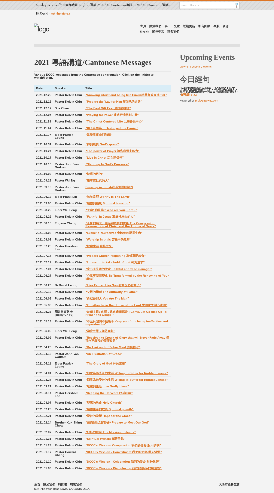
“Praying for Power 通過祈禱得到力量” (112, 115)
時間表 (62, 484)
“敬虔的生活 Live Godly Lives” (107, 386)
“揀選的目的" (94, 174)
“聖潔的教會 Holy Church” (103, 402)
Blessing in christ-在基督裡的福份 (109, 187)
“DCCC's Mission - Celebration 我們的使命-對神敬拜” (122, 461)
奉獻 (216, 26)
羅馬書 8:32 (189, 94)
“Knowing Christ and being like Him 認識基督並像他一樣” (126, 95)
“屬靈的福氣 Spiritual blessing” (107, 203)
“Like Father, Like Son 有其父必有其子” (113, 285)
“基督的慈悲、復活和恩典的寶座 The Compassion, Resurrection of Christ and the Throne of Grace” (120, 224)
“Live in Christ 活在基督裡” (104, 157)
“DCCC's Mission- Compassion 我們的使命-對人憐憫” (123, 445)
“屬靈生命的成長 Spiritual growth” (109, 409)
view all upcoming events (195, 66)
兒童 (177, 26)
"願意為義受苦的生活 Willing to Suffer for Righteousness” (126, 373)
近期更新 (189, 26)
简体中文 (158, 31)
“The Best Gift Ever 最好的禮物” (108, 108)
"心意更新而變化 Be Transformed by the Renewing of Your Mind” (127, 277)
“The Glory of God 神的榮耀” (106, 363)
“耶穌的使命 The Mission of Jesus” (110, 432)
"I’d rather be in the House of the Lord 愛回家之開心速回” (126, 305)
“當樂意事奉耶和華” (98, 134)
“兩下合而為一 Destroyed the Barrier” (111, 128)
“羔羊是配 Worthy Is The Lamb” (108, 196)
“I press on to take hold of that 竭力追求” (115, 262)
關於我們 (155, 26)
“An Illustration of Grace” (103, 354)
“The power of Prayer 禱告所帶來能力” (112, 151)
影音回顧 (204, 26)
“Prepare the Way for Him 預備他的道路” (113, 101)
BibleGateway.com (206, 100)
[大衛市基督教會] (41, 29)
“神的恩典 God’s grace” (102, 144)
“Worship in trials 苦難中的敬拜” (108, 239)
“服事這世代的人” (97, 180)
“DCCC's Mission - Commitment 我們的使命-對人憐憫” (123, 452)
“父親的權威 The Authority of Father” (111, 292)
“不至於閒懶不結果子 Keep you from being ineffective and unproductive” (126, 323)
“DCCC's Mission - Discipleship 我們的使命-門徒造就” (123, 468)
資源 (226, 26)
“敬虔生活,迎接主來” (99, 246)
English (144, 31)
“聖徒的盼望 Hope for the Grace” (108, 416)
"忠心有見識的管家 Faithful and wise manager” (118, 269)
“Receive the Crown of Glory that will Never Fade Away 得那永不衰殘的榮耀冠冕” (127, 339)
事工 (168, 26)
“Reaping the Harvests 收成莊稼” (109, 393)
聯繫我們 (173, 31)
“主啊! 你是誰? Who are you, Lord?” (111, 210)
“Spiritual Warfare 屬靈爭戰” (105, 438)
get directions (60, 13)
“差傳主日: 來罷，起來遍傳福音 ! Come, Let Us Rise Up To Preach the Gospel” (126, 313)
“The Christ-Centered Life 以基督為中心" (114, 121)
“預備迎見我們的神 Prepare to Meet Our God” (117, 422)
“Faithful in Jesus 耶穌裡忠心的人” (110, 216)
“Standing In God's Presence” (107, 164)
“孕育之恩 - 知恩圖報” (100, 331)
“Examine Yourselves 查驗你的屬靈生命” (114, 233)
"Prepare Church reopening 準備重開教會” (115, 255)
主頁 (143, 26)
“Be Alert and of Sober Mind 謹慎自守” (112, 347)
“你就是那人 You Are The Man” (107, 298)
